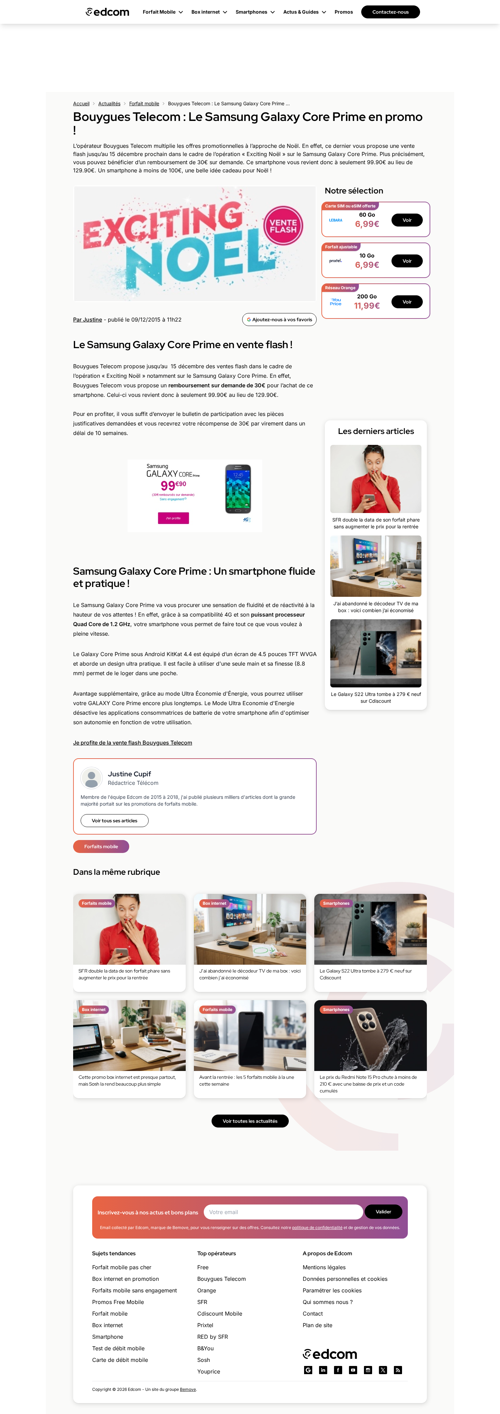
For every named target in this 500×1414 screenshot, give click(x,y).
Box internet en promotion (125, 1278)
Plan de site (317, 1325)
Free (203, 1267)
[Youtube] (353, 1370)
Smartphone (107, 1336)
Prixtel (205, 1325)
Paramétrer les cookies (332, 1290)
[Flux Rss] (398, 1370)
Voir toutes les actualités (250, 1121)
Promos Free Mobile (118, 1302)
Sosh (203, 1359)
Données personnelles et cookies (345, 1278)
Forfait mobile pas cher (121, 1267)
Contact (313, 1313)
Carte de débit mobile (120, 1359)
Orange (206, 1290)
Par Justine (87, 319)
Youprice (208, 1371)
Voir (407, 220)
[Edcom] (107, 12)
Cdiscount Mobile (219, 1313)
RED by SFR (212, 1336)
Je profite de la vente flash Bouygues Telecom (132, 742)
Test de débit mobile (118, 1348)
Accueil (81, 103)
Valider (383, 1212)
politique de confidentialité (317, 1227)
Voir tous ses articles (114, 821)
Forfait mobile (144, 103)
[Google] (308, 1370)
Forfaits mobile (101, 846)
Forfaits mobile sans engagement (134, 1290)
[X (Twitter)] (383, 1370)
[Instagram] (368, 1370)
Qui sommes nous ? (328, 1302)
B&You (205, 1348)
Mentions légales (324, 1267)
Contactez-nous (390, 12)
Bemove (188, 1389)
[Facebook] (338, 1370)
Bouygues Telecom (221, 1278)
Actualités (109, 103)
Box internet (107, 1325)
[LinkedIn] (323, 1370)
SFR (202, 1302)
